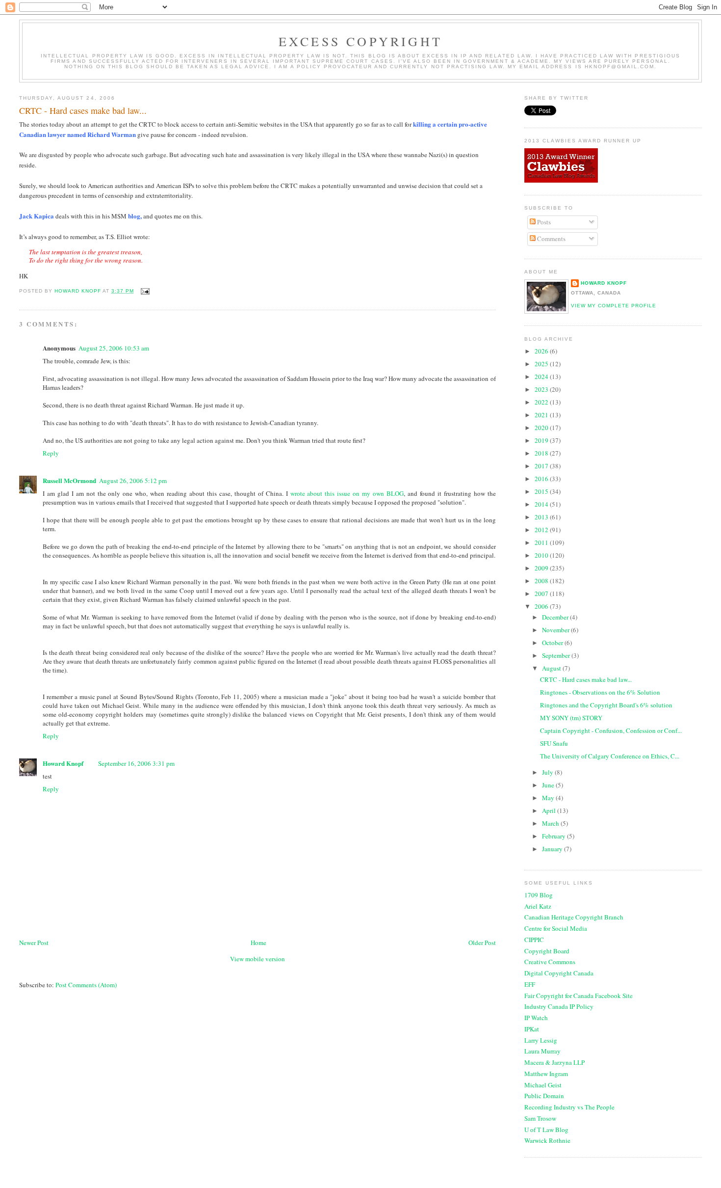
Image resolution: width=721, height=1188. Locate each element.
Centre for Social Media (555, 928)
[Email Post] (145, 291)
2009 (542, 568)
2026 (542, 351)
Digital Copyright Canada (558, 973)
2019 (542, 440)
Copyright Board (546, 950)
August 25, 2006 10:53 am (113, 348)
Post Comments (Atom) (86, 984)
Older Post (482, 942)
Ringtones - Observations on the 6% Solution (600, 692)
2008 (542, 580)
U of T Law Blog (546, 1129)
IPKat (531, 1029)
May (549, 797)
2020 (542, 427)
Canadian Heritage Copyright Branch (573, 917)
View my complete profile (613, 305)
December (556, 617)
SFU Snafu (554, 743)
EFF (529, 984)
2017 (542, 465)
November (556, 629)
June (549, 785)
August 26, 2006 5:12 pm (133, 480)
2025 (542, 363)
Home (258, 942)
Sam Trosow (540, 1118)
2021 (542, 414)
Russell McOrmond (69, 480)
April (549, 810)
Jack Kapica (36, 215)
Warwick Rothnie (547, 1140)
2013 (542, 517)
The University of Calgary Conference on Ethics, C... (609, 756)
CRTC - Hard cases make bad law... (586, 679)
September (556, 655)
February (554, 836)
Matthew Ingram (546, 1073)
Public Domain (544, 1095)
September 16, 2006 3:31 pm (136, 763)
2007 (542, 593)
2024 (542, 376)
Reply (51, 453)
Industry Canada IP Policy (558, 1006)
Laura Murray (542, 1051)
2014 (542, 504)
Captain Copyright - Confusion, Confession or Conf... (611, 730)
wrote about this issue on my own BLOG (347, 493)
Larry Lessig (540, 1040)
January (553, 848)
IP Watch (536, 1017)
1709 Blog (538, 895)
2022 (542, 402)
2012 (542, 529)
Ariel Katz (537, 906)
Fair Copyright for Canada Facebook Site (578, 995)
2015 (542, 491)
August (552, 668)
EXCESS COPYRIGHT (360, 41)
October (553, 642)
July (548, 772)
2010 (542, 555)
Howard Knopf (63, 763)
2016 (542, 478)
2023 (542, 389)
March (551, 823)
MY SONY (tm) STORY (571, 717)
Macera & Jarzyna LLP (554, 1062)
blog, (135, 215)
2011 (542, 542)
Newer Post (34, 942)
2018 (542, 453)
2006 (542, 606)
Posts (543, 221)
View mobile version (257, 958)
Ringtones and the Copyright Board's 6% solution (606, 705)
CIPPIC (534, 939)
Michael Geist (543, 1084)
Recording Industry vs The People (569, 1107)
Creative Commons (549, 961)
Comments (551, 238)
